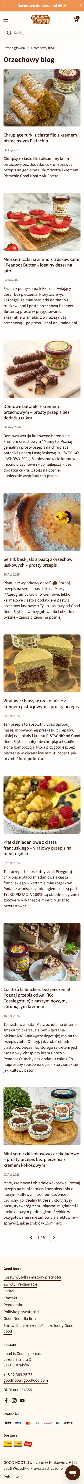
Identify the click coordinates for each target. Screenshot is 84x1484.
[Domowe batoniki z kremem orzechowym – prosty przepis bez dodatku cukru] (42, 369)
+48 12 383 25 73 (18, 1375)
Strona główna (14, 48)
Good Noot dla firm (20, 1319)
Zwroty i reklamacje (20, 1284)
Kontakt (10, 1298)
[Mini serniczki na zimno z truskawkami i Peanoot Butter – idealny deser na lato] (42, 222)
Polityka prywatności (21, 1312)
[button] (75, 19)
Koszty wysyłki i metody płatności (32, 1277)
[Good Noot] (41, 19)
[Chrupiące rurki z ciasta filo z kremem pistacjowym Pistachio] (42, 98)
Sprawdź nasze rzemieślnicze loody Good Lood (39, 1328)
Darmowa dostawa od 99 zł (42, 6)
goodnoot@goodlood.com (26, 1380)
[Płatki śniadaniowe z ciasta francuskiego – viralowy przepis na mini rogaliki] (42, 805)
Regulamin (13, 1305)
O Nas (9, 1291)
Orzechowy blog (43, 48)
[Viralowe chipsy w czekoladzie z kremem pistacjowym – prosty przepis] (42, 663)
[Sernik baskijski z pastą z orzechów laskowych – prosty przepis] (42, 522)
